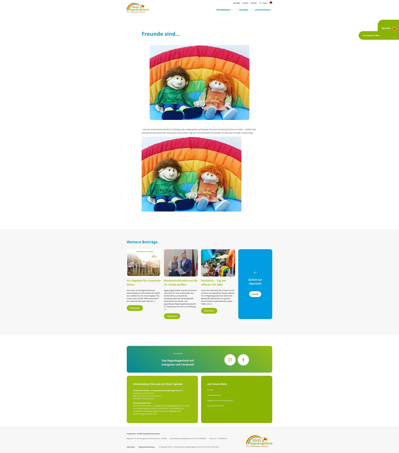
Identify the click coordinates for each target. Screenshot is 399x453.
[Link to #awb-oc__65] (261, 3)
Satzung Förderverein (215, 406)
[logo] (138, 4)
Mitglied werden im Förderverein (220, 400)
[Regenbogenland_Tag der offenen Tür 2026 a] (218, 250)
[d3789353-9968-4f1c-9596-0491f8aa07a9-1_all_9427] (181, 250)
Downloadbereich (214, 395)
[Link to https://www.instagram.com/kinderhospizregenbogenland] (230, 359)
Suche (265, 3)
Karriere (210, 390)
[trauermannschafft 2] (144, 250)
